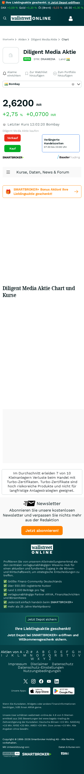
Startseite (8, 39)
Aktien (22, 39)
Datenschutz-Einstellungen (41, 667)
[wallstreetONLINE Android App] (64, 693)
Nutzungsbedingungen (42, 671)
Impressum (17, 664)
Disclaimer (39, 664)
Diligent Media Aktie (44, 39)
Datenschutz (62, 664)
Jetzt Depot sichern (42, 619)
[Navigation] (4, 19)
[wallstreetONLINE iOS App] (39, 693)
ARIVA (31, 707)
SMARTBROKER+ (62, 602)
